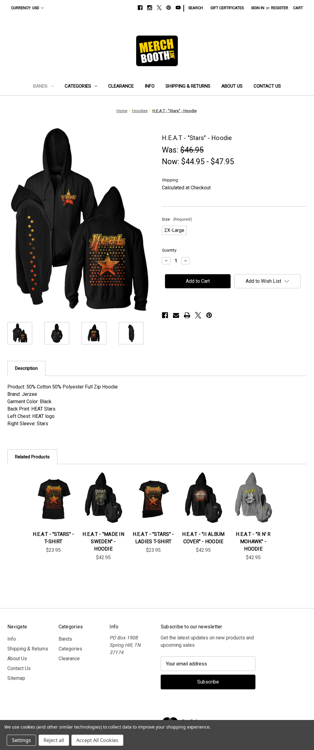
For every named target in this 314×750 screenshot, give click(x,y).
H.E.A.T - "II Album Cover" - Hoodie (203, 537)
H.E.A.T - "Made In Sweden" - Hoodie (103, 541)
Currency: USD (25, 8)
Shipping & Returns (188, 86)
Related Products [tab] (32, 457)
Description (26, 368)
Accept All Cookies (97, 740)
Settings (21, 740)
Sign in (257, 8)
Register (279, 8)
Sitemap (16, 678)
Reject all (54, 740)
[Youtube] (178, 7)
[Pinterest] (168, 7)
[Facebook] (140, 7)
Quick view (49, 490)
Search (195, 8)
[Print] (187, 315)
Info (150, 86)
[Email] (176, 315)
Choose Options (53, 505)
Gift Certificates (227, 8)
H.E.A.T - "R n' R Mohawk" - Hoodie (253, 541)
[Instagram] (149, 7)
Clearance (121, 86)
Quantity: (169, 250)
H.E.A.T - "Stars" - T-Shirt (53, 537)
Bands (40, 86)
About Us (232, 86)
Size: (177, 219)
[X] (159, 7)
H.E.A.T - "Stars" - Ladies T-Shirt (153, 537)
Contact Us (267, 86)
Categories (78, 86)
